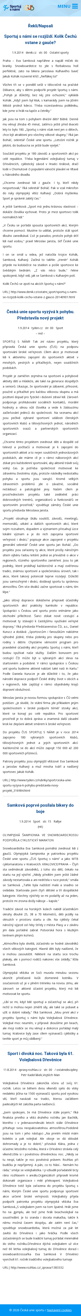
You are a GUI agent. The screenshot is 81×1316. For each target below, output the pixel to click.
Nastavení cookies (59, 1310)
